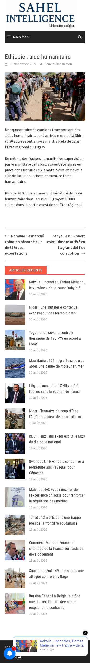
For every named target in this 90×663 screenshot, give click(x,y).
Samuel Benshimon (58, 64)
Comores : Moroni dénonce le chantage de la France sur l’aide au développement (56, 548)
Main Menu (21, 36)
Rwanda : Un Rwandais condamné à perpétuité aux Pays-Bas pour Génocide (56, 467)
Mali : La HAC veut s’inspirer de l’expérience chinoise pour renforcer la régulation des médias (57, 495)
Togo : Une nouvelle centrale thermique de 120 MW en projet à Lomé (55, 338)
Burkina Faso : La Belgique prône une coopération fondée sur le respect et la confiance (54, 602)
